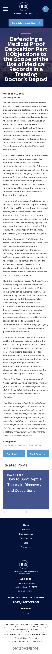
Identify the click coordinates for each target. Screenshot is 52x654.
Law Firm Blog (9, 445)
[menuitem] (12, 641)
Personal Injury (35, 445)
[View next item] (26, 512)
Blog (26, 543)
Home (26, 525)
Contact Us (26, 547)
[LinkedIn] (28, 613)
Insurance (22, 445)
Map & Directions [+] (26, 591)
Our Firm (26, 529)
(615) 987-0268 (26, 602)
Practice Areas (26, 534)
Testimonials (26, 538)
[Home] (26, 9)
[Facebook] (23, 613)
